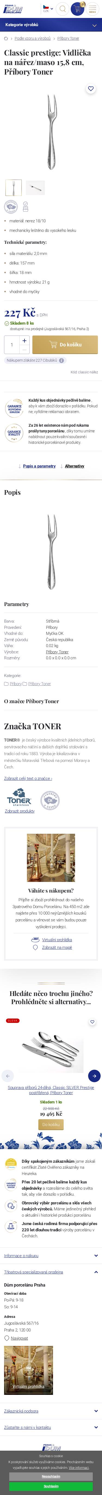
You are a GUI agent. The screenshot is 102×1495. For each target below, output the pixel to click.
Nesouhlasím (51, 1476)
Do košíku (51, 1124)
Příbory (15, 683)
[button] (91, 89)
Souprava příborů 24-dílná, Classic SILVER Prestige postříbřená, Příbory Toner (51, 1090)
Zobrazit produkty (20, 811)
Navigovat (19, 1338)
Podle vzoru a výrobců (33, 38)
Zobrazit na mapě (57, 947)
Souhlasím (51, 1486)
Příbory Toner (68, 38)
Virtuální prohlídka (57, 939)
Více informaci (79, 1468)
